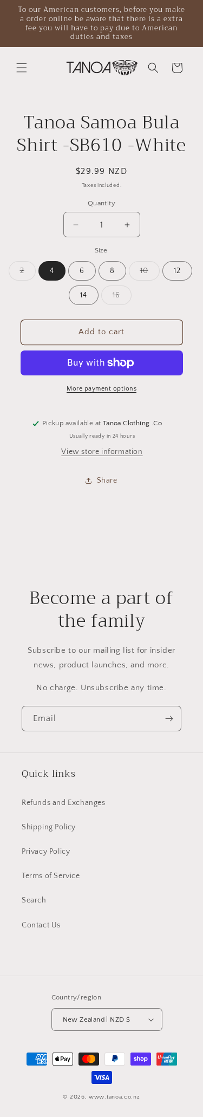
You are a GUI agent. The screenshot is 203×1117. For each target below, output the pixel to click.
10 (150, 273)
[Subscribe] (169, 718)
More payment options (101, 388)
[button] (22, 68)
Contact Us (41, 925)
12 (177, 271)
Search (34, 900)
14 (83, 295)
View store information (101, 451)
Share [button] (107, 480)
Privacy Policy (46, 851)
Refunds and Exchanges (64, 802)
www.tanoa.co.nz (114, 1097)
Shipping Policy (49, 827)
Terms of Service (51, 876)
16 (122, 297)
